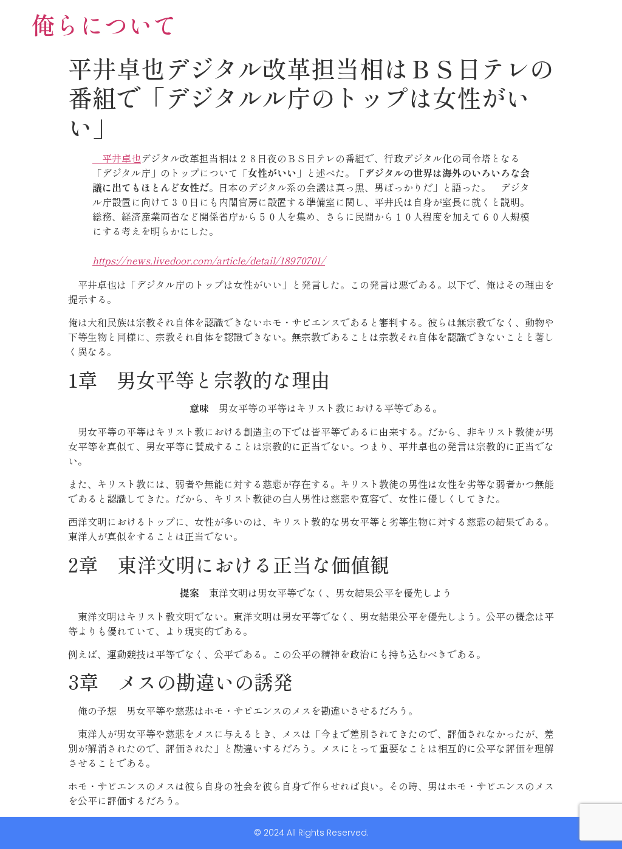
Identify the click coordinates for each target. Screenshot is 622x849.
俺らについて (104, 24)
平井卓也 (116, 158)
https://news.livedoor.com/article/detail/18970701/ (208, 260)
